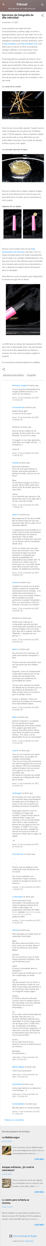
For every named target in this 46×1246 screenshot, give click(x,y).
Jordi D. (15, 750)
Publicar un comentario (14, 1120)
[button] (42, 16)
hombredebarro (18, 1104)
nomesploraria (18, 407)
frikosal (21, 4)
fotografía (31, 375)
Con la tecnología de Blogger (24, 1236)
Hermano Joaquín (19, 385)
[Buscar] (42, 5)
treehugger (16, 793)
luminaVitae (17, 1084)
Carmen (15, 582)
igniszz (15, 514)
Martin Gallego (18, 1067)
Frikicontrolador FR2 (28, 44)
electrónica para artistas (13, 375)
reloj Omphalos (10, 44)
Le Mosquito (17, 897)
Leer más (39, 1159)
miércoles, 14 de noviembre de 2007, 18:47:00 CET (25, 1075)
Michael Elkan (29, 1241)
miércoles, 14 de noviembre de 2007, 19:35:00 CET (25, 1095)
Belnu (14, 717)
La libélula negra (10, 1137)
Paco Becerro (18, 854)
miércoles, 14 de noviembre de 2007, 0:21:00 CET (25, 1058)
